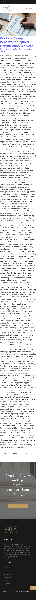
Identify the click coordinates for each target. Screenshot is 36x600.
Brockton (7, 583)
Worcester (7, 571)
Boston (6, 568)
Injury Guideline (14, 591)
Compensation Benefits (9, 49)
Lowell (6, 580)
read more (30, 453)
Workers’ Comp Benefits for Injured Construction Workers (16, 42)
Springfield (7, 574)
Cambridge (7, 577)
